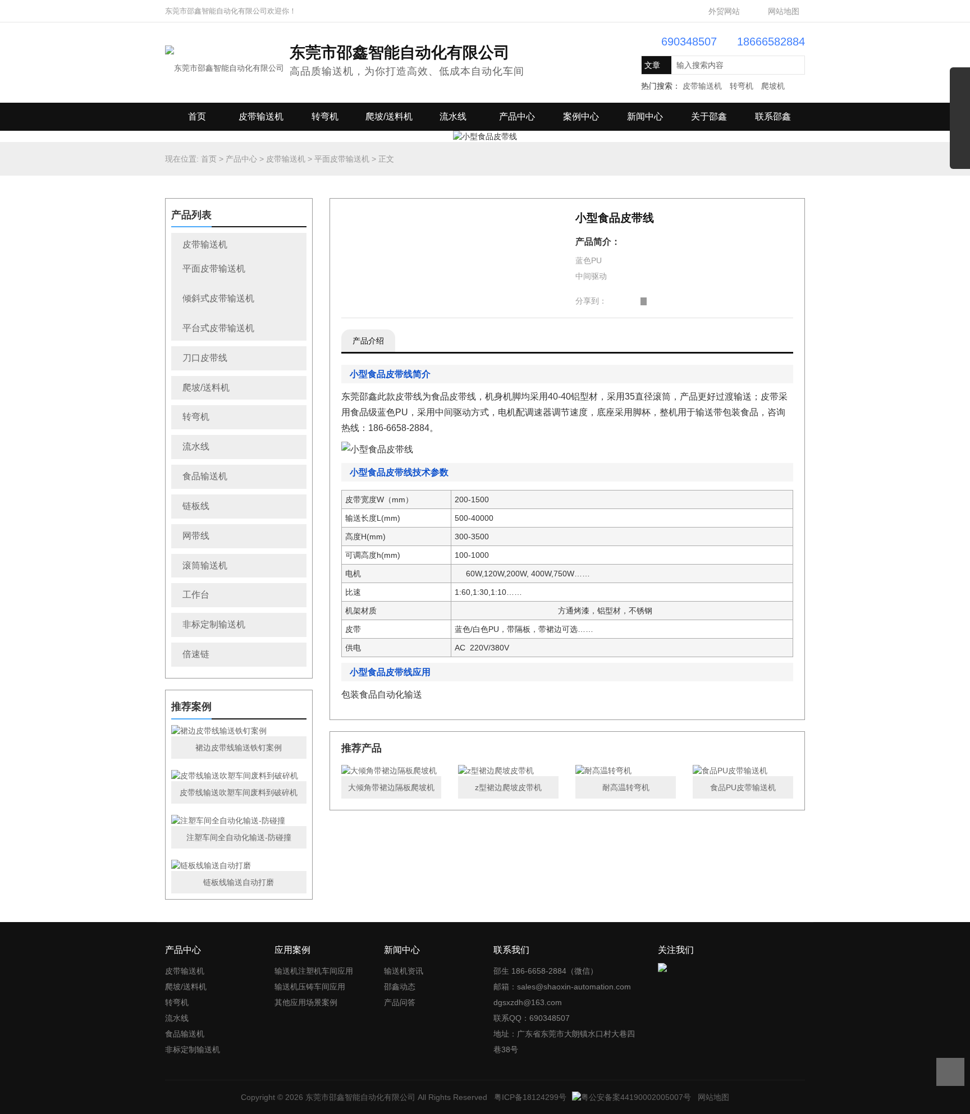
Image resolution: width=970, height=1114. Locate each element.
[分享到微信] (635, 301)
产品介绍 (368, 340)
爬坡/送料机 (389, 116)
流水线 (453, 116)
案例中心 (581, 116)
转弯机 (741, 85)
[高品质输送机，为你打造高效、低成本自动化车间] (224, 61)
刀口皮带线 (204, 358)
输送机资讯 (403, 970)
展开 (960, 122)
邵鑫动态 (399, 986)
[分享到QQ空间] (618, 301)
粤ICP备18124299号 (530, 1097)
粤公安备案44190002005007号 (636, 1097)
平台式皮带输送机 (218, 328)
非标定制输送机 (213, 624)
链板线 (195, 506)
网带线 (195, 535)
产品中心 (517, 116)
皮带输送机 (702, 85)
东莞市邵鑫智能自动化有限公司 (360, 1097)
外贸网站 (724, 11)
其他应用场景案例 (305, 1002)
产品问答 (399, 1002)
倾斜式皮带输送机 (218, 298)
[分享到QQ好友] (627, 301)
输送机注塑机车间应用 (313, 970)
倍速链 (195, 654)
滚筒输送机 (204, 565)
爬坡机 (773, 85)
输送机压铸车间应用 (309, 986)
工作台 (195, 594)
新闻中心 (645, 116)
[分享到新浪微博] (610, 301)
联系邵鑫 (773, 116)
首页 (197, 116)
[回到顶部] (950, 1072)
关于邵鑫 (709, 116)
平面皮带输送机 (341, 158)
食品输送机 (204, 476)
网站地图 (783, 11)
